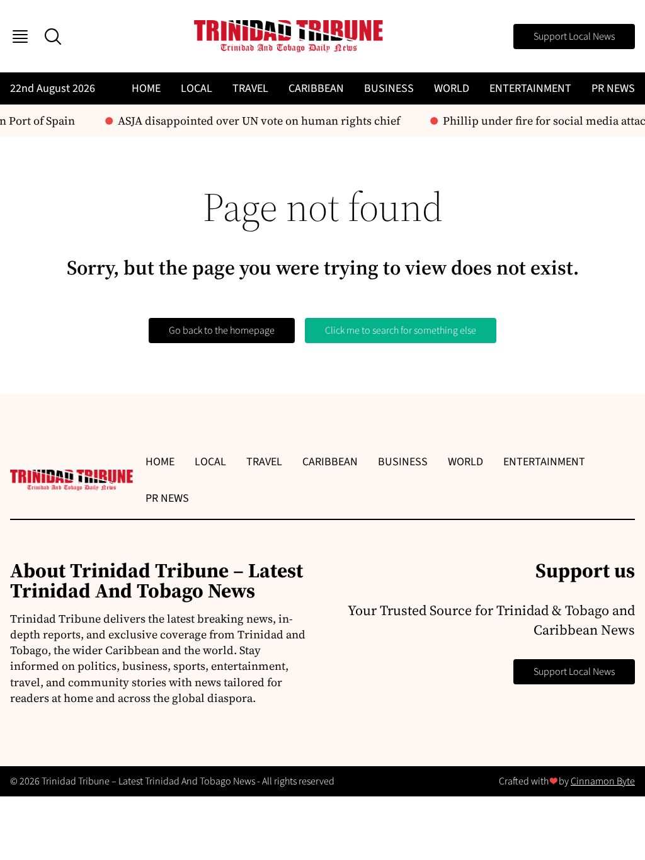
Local (196, 88)
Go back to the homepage (222, 330)
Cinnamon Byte (603, 781)
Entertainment (530, 88)
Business (389, 88)
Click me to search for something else (400, 330)
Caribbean (316, 88)
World (451, 88)
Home (146, 88)
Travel (250, 88)
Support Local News (574, 36)
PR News (613, 88)
